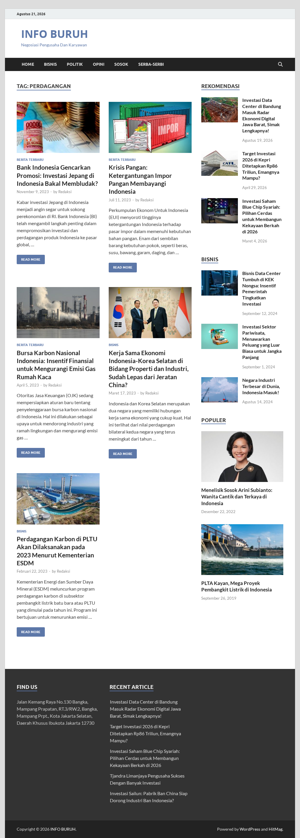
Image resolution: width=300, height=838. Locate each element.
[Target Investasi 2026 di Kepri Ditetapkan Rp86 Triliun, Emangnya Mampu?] (219, 154)
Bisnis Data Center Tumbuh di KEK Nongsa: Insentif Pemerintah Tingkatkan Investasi (261, 288)
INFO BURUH (54, 34)
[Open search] (280, 64)
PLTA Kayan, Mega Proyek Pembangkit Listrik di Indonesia (236, 586)
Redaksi (64, 191)
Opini (98, 64)
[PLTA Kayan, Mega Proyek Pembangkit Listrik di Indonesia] (242, 549)
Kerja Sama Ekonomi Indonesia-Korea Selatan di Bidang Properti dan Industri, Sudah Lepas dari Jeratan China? (149, 368)
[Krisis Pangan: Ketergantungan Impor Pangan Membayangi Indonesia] (150, 127)
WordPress (250, 829)
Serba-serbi (151, 64)
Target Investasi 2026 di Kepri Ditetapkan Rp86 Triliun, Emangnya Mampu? (260, 166)
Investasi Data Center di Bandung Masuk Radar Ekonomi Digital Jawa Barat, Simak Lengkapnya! (261, 115)
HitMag (275, 829)
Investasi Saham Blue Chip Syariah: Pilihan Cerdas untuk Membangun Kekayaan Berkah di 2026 (262, 216)
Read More (28, 258)
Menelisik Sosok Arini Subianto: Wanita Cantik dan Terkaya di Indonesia (236, 496)
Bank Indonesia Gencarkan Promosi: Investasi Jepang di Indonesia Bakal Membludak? (57, 175)
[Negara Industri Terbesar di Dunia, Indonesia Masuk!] (219, 380)
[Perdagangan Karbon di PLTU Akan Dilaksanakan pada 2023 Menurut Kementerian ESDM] (58, 499)
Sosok (121, 64)
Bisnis (50, 64)
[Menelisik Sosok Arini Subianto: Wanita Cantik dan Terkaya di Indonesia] (242, 456)
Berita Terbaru (30, 160)
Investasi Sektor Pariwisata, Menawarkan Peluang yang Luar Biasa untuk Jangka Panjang (262, 342)
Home (28, 64)
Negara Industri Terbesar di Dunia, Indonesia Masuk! (261, 386)
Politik (75, 64)
